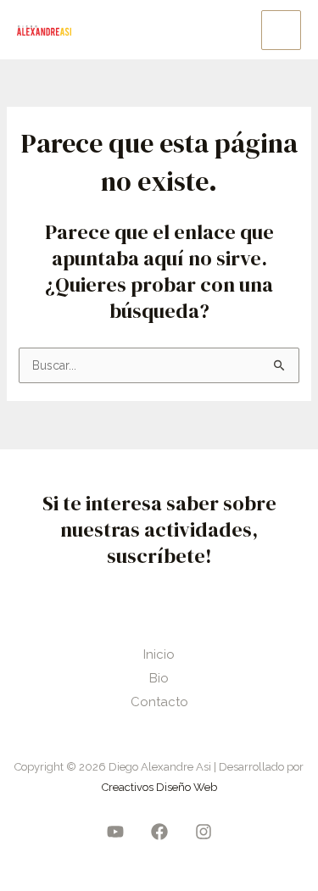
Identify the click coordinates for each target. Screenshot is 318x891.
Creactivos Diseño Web (159, 787)
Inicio (159, 654)
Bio (159, 678)
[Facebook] (159, 831)
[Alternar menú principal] (281, 30)
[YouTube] (115, 831)
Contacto (159, 702)
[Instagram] (203, 831)
